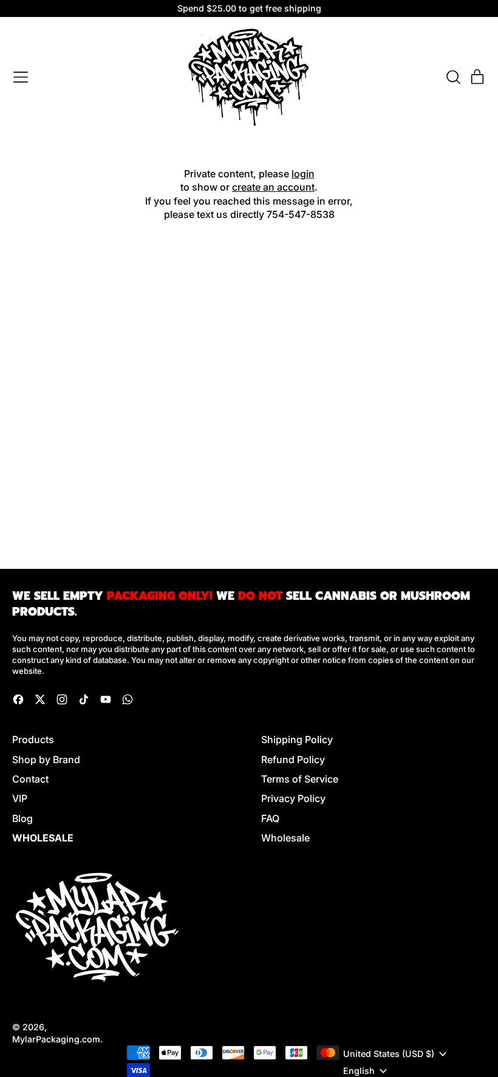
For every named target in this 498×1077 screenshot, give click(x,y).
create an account (273, 187)
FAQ (270, 818)
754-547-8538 (301, 214)
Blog (22, 818)
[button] (453, 77)
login (303, 174)
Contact (30, 779)
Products (33, 739)
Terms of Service (299, 779)
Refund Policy (293, 759)
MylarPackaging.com (56, 1039)
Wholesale (285, 838)
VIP (19, 798)
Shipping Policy (297, 739)
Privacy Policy (293, 798)
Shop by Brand (46, 759)
